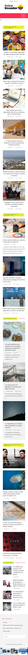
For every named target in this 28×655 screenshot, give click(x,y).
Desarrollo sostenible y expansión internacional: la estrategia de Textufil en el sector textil (14, 279)
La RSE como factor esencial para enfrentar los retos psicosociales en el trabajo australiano (13, 524)
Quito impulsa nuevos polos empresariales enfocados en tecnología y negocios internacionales (14, 112)
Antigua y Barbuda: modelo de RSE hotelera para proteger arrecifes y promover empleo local (13, 493)
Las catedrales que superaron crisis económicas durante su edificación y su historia (18, 570)
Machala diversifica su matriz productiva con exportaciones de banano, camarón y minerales (14, 173)
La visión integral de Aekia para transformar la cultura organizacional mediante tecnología (14, 143)
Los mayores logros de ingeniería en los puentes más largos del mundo (13, 387)
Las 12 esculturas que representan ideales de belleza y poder (19, 605)
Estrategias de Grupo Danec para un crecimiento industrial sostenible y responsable (14, 204)
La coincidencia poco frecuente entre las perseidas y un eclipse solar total (13, 425)
